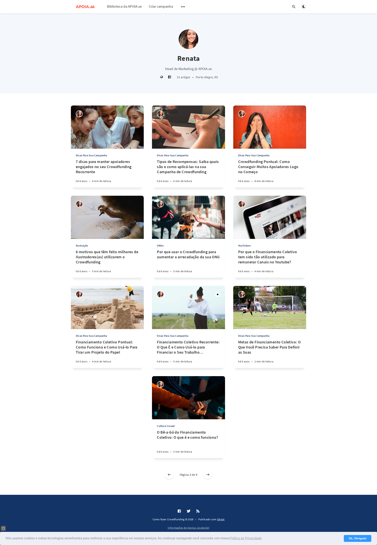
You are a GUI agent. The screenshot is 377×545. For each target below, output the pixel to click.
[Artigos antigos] (207, 474)
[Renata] (79, 113)
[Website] (161, 77)
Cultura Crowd (166, 426)
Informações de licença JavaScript (188, 528)
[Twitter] (188, 511)
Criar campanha (161, 6)
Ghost (221, 519)
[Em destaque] (217, 294)
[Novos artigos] (169, 474)
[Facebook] (169, 77)
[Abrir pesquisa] (294, 7)
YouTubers (244, 245)
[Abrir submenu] (183, 7)
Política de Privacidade (246, 538)
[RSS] (197, 511)
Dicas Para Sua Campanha (91, 155)
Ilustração (82, 245)
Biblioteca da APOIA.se (124, 6)
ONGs (160, 245)
